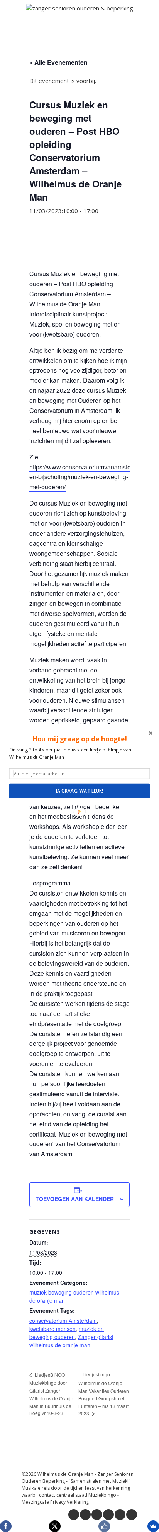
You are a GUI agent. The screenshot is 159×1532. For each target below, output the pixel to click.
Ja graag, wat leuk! (79, 790)
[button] (79, 738)
